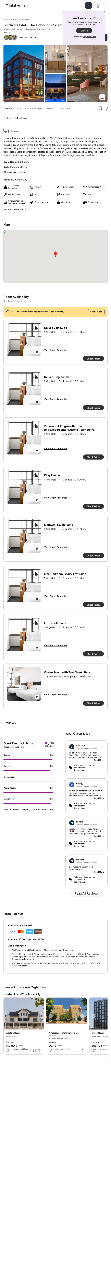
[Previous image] (8, 1016)
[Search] (88, 5)
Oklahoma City (24, 20)
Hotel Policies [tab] (65, 108)
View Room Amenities (55, 350)
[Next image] (39, 1016)
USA (5, 20)
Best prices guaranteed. (14, 301)
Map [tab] (19, 108)
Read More (99, 760)
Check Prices (96, 312)
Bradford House (13, 1033)
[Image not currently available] (24, 339)
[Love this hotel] (106, 108)
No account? (84, 37)
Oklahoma (12, 20)
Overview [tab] (7, 108)
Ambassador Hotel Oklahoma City (64, 1033)
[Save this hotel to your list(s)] (100, 108)
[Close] (101, 15)
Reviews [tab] (50, 108)
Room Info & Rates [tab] (33, 108)
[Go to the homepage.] (16, 5)
